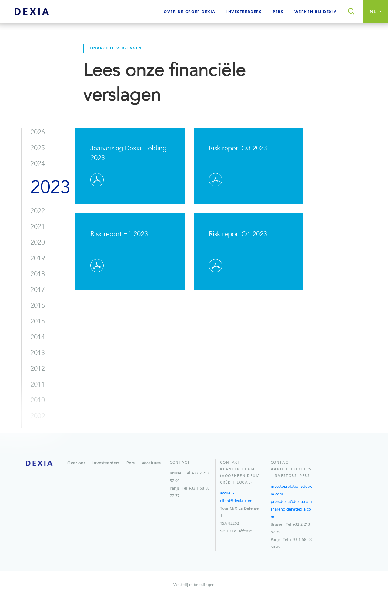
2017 (37, 289)
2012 (37, 368)
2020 (37, 242)
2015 (37, 321)
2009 (37, 415)
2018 (37, 274)
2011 (37, 384)
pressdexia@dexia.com (291, 501)
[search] (349, 12)
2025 (37, 147)
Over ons (76, 463)
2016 (37, 305)
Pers (130, 463)
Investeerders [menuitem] (244, 12)
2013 (37, 352)
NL (374, 12)
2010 (37, 400)
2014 (37, 337)
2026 (37, 132)
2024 (37, 163)
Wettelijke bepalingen (194, 584)
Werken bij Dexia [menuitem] (315, 12)
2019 (37, 258)
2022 (37, 211)
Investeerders (105, 463)
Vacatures (151, 463)
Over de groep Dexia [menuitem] (190, 12)
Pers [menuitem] (278, 12)
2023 (50, 187)
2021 (37, 226)
